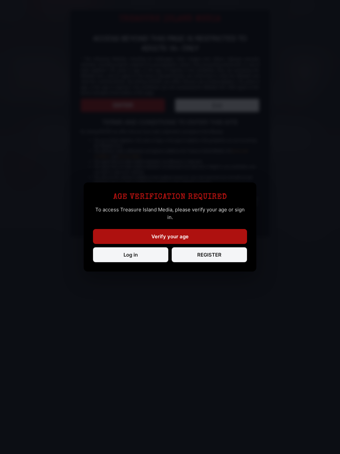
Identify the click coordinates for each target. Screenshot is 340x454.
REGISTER (209, 255)
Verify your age (170, 236)
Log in (131, 255)
